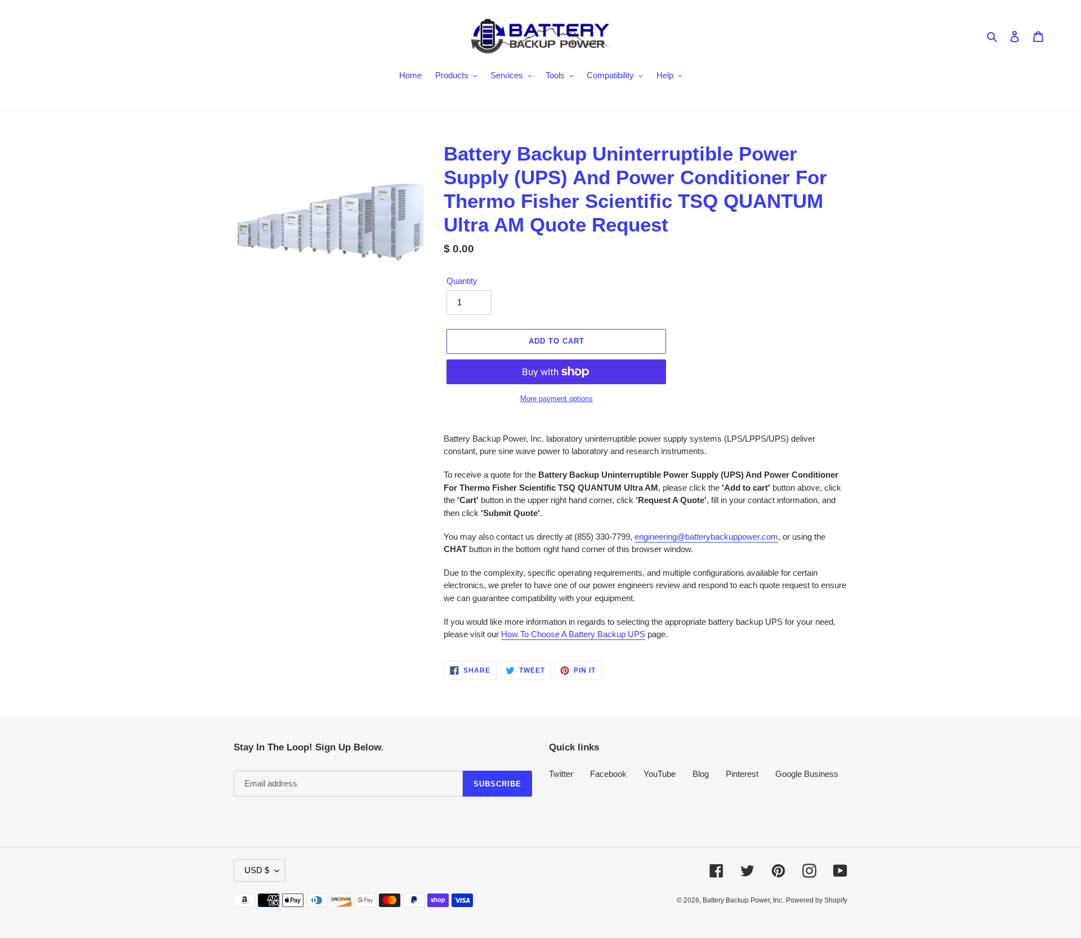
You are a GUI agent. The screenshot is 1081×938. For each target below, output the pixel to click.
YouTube (660, 774)
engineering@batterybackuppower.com (706, 536)
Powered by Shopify (816, 900)
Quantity (461, 281)
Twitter (561, 774)
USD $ (256, 870)
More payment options (556, 398)
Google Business (806, 774)
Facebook (608, 774)
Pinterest (742, 774)
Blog (701, 774)
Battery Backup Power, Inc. (743, 900)
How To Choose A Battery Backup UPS (573, 634)
